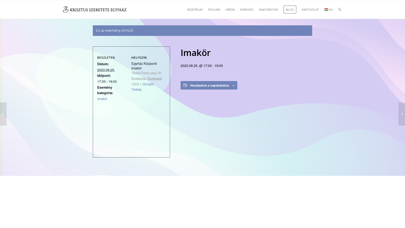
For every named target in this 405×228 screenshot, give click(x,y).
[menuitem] (195, 9)
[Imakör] (3, 114)
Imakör (102, 98)
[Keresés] (340, 9)
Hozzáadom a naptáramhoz (209, 85)
